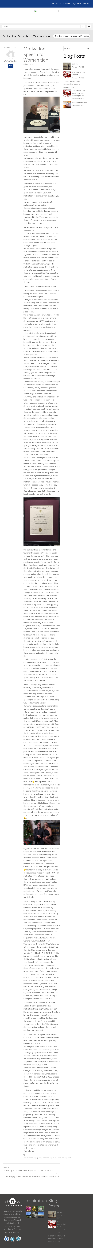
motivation (62, 1158)
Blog (60, 36)
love (54, 1158)
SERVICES (66, 4)
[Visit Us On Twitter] (12, 1239)
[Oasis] (41, 1209)
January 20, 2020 (78, 105)
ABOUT (58, 4)
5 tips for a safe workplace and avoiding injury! (78, 93)
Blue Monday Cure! (79, 102)
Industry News (28, 64)
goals (39, 1158)
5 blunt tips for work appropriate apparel (71, 82)
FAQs (74, 4)
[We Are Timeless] (46, 15)
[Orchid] (29, 1209)
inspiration (47, 1158)
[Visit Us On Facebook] (6, 1239)
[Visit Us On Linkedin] (18, 1239)
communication (29, 1158)
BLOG (79, 4)
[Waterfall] (35, 1215)
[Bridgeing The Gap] (29, 1215)
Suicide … (75, 64)
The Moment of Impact (61, 1224)
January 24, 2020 (69, 87)
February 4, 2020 (78, 78)
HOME (52, 4)
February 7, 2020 (78, 67)
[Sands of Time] (41, 1215)
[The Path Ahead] (35, 1209)
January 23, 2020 (78, 99)
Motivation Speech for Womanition (35, 54)
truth (69, 1158)
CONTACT (86, 4)
